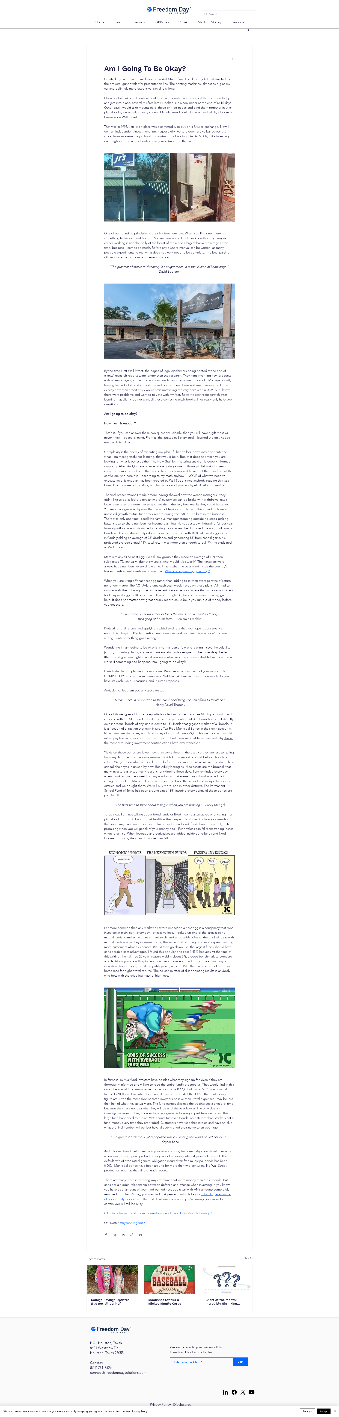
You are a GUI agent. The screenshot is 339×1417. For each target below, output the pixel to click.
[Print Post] (140, 1234)
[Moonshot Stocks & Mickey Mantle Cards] (169, 1279)
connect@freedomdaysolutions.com (118, 1372)
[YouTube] (251, 1392)
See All (248, 1258)
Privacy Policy (160, 1404)
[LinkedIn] (225, 1392)
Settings (307, 1411)
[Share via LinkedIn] (123, 1234)
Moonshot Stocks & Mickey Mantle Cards (164, 1301)
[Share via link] (131, 1234)
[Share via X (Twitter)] (114, 1234)
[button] (248, 29)
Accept (324, 1411)
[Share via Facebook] (106, 1234)
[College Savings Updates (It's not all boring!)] (112, 1279)
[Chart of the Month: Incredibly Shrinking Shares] (226, 1279)
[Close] (335, 1411)
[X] (242, 1392)
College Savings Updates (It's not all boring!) (110, 1301)
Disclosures (182, 1404)
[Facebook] (234, 1392)
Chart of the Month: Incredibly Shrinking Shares (221, 1301)
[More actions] (233, 59)
